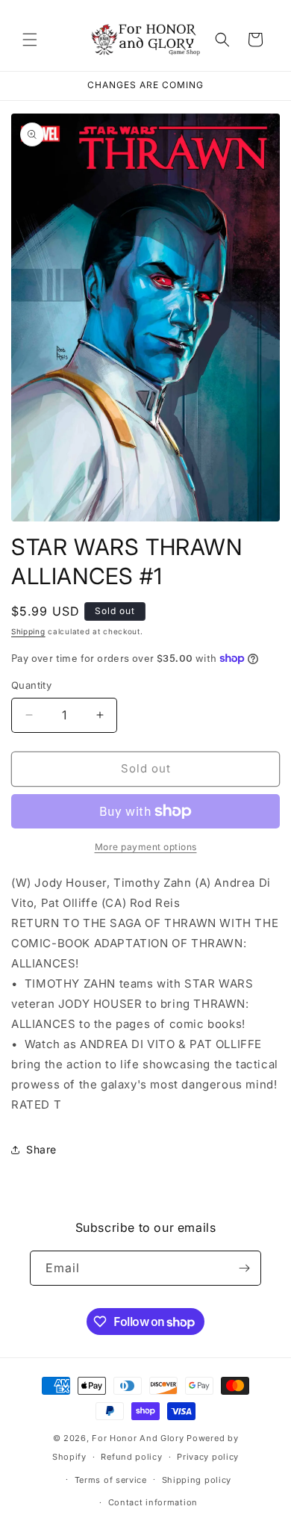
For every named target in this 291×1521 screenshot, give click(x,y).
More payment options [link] (146, 846)
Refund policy (131, 1457)
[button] (29, 39)
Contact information (153, 1502)
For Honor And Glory (138, 1438)
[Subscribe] (244, 1268)
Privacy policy (208, 1457)
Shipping (28, 631)
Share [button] (41, 1149)
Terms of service (111, 1480)
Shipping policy (197, 1480)
